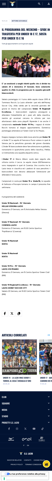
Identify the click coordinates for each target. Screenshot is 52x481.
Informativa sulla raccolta (15, 478)
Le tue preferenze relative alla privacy (27, 474)
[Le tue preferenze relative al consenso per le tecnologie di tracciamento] (4, 478)
